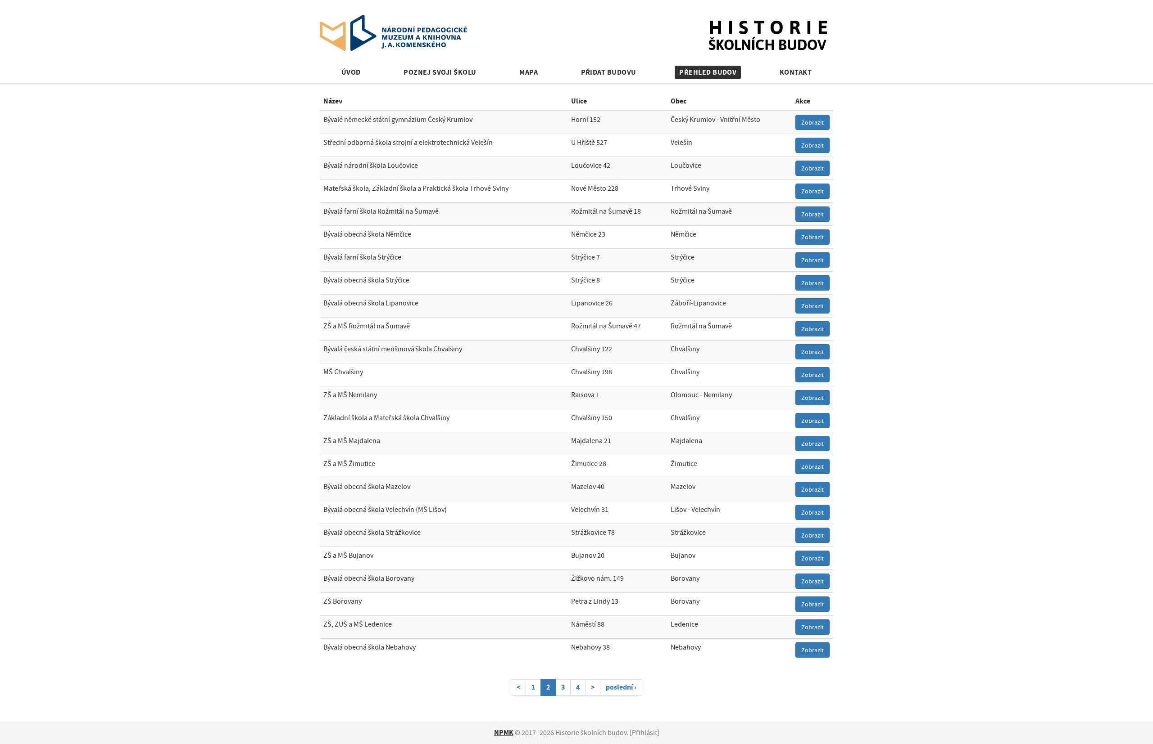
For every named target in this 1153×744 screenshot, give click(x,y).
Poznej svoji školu (440, 72)
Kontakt (796, 72)
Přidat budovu (608, 72)
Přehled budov (707, 72)
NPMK (503, 732)
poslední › (621, 687)
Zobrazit (812, 122)
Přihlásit (644, 732)
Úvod (351, 72)
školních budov (770, 26)
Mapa (528, 72)
